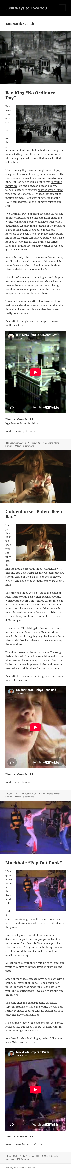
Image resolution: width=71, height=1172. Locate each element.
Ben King (49, 442)
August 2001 (30, 793)
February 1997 (32, 1156)
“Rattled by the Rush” (50, 189)
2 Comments (25, 1159)
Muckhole (9, 1159)
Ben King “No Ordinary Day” (30, 95)
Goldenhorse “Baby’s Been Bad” (33, 513)
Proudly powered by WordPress (20, 1167)
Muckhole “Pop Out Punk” (33, 863)
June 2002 (35, 442)
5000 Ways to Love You (26, 7)
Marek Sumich (50, 1156)
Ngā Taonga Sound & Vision (21, 423)
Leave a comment (25, 445)
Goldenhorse (47, 793)
